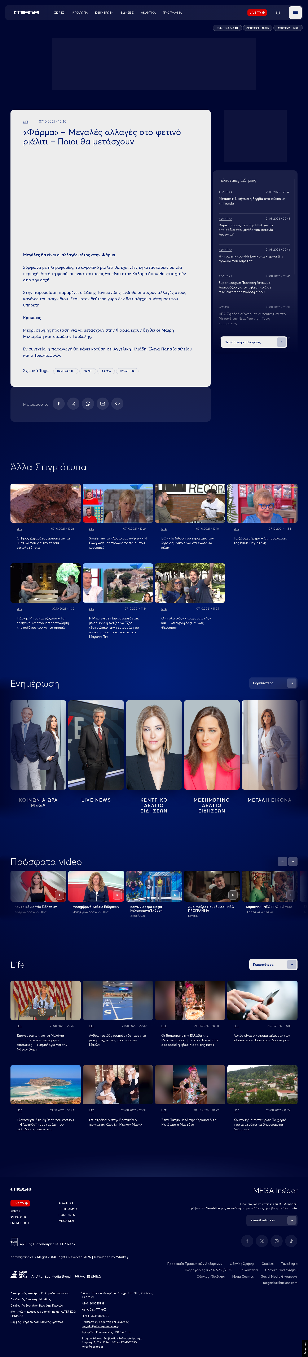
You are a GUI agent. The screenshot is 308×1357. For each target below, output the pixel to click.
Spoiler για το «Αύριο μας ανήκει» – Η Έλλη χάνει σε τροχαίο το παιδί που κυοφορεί (118, 543)
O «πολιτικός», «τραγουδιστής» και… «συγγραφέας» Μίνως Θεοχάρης (186, 623)
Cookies (268, 1264)
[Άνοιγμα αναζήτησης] (278, 12)
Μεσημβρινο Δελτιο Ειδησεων (212, 805)
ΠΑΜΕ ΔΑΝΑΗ (65, 371)
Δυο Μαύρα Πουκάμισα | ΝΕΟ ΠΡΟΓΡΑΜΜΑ (211, 909)
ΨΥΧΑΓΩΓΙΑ (127, 371)
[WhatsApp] (88, 403)
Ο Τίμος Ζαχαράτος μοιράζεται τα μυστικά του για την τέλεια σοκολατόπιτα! (43, 543)
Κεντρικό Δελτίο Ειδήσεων (36, 907)
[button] (295, 12)
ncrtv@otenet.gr (92, 1346)
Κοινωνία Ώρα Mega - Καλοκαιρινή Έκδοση (147, 909)
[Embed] (117, 403)
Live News (96, 800)
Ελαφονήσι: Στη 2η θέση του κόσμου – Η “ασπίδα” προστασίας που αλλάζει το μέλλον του (45, 1124)
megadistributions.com (280, 1283)
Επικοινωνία (248, 1270)
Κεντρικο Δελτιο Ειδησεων (154, 805)
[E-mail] (102, 403)
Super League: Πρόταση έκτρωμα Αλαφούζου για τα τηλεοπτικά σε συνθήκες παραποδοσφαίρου (245, 287)
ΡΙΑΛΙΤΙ (87, 371)
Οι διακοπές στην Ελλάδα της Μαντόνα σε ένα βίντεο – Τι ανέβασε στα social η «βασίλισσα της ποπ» (189, 1040)
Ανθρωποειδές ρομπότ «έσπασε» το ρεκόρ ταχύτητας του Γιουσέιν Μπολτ (117, 1040)
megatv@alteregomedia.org (100, 1326)
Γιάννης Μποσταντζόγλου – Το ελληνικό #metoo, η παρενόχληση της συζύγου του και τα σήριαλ (43, 623)
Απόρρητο (305, 1348)
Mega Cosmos (243, 1276)
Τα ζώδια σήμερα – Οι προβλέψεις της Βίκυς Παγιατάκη (260, 540)
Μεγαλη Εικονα (270, 800)
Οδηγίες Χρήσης (242, 1264)
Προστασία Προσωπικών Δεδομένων (195, 1264)
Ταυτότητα (289, 1264)
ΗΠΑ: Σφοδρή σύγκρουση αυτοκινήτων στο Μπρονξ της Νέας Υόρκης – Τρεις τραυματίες (252, 318)
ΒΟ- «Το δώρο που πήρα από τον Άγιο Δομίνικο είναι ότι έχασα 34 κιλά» (187, 543)
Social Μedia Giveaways (279, 1276)
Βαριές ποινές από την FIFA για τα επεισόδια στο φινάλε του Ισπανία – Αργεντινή (247, 229)
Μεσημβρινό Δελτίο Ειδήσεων (95, 907)
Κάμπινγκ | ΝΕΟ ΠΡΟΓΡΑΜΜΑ (269, 907)
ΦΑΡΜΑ (106, 371)
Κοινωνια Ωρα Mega (38, 802)
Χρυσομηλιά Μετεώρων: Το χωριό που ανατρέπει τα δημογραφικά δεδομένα (260, 1124)
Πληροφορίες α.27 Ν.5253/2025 (208, 1270)
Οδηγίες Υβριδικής (211, 1276)
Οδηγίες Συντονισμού (281, 1270)
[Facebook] (58, 403)
